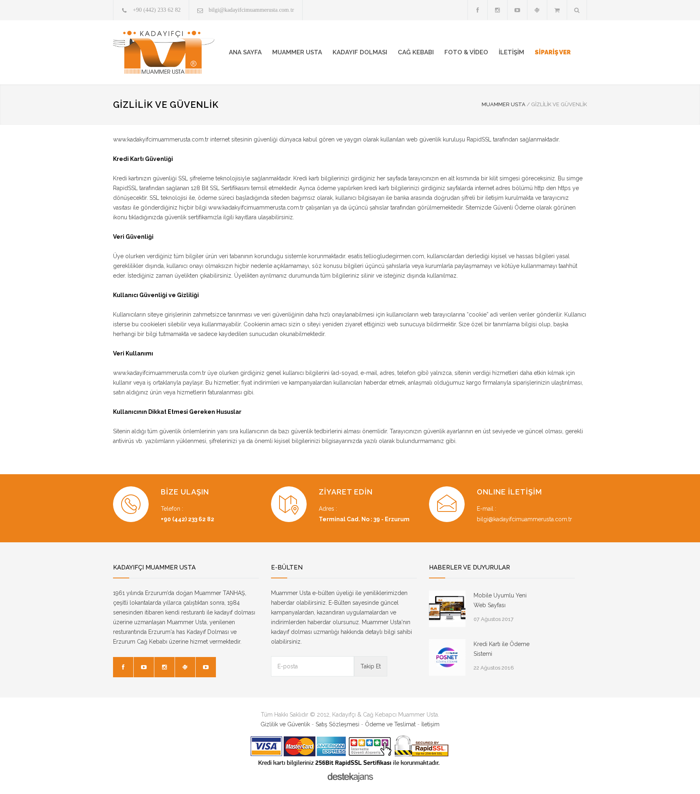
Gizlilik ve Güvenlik (285, 724)
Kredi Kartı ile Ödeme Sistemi (501, 649)
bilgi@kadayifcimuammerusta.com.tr (251, 10)
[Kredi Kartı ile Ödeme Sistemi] (447, 657)
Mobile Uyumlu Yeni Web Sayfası (500, 600)
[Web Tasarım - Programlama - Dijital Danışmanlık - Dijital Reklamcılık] (350, 777)
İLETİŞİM (511, 52)
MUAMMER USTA (297, 52)
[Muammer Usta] (163, 52)
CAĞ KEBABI (416, 52)
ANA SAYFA (245, 52)
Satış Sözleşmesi (337, 724)
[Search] (577, 10)
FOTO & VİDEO (466, 52)
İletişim (430, 724)
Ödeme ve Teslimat (390, 724)
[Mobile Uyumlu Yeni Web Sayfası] (447, 609)
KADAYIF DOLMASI (360, 52)
